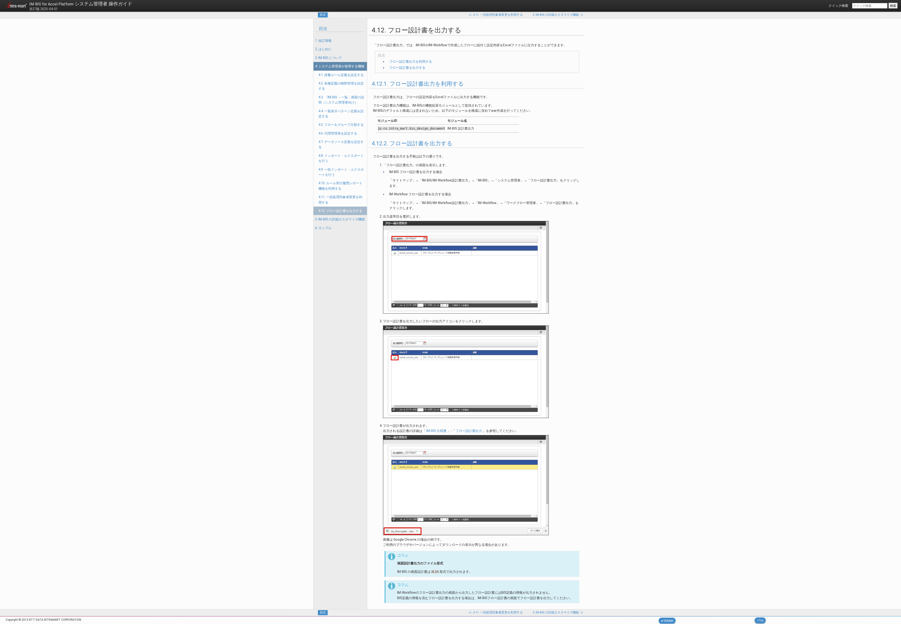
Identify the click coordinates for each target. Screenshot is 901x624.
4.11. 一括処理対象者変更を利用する (340, 199)
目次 (323, 14)
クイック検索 (838, 6)
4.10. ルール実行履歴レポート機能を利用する (340, 185)
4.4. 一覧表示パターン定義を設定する (341, 113)
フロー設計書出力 (469, 431)
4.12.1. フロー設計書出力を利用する (418, 84)
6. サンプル (323, 228)
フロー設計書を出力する (407, 67)
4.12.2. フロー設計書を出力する (412, 143)
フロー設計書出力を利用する (410, 61)
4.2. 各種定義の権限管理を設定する (341, 85)
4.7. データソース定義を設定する (341, 144)
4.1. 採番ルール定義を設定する (341, 75)
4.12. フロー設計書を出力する (340, 211)
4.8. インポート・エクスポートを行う (341, 158)
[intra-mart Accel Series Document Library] (16, 6)
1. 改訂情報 (323, 40)
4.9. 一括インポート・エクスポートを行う (341, 172)
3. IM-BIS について (328, 58)
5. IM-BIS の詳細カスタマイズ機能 (340, 219)
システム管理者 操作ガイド (80, 4)
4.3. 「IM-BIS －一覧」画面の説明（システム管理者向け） (341, 99)
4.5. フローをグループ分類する (341, 125)
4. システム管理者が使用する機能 (339, 66)
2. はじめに (323, 49)
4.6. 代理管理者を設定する (337, 133)
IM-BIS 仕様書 (436, 431)
